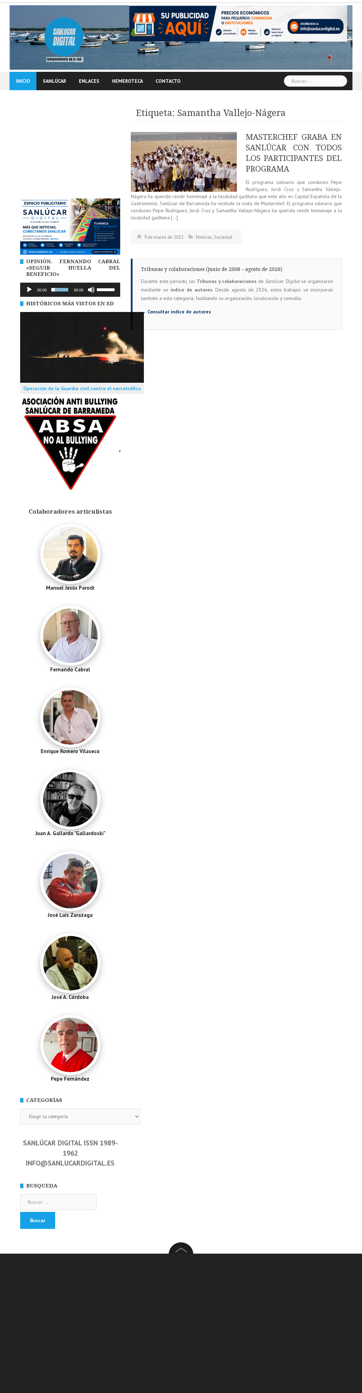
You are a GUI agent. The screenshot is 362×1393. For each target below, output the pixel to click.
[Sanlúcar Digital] (64, 37)
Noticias (204, 237)
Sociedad (223, 237)
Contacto (168, 81)
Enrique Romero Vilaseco (70, 751)
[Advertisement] (70, 150)
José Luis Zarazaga (70, 915)
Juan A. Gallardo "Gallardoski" (70, 833)
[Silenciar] (91, 289)
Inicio (23, 81)
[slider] (107, 289)
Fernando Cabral (70, 669)
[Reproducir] (29, 289)
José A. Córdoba (70, 997)
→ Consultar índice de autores (176, 311)
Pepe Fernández (70, 1078)
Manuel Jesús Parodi (70, 587)
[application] (70, 290)
